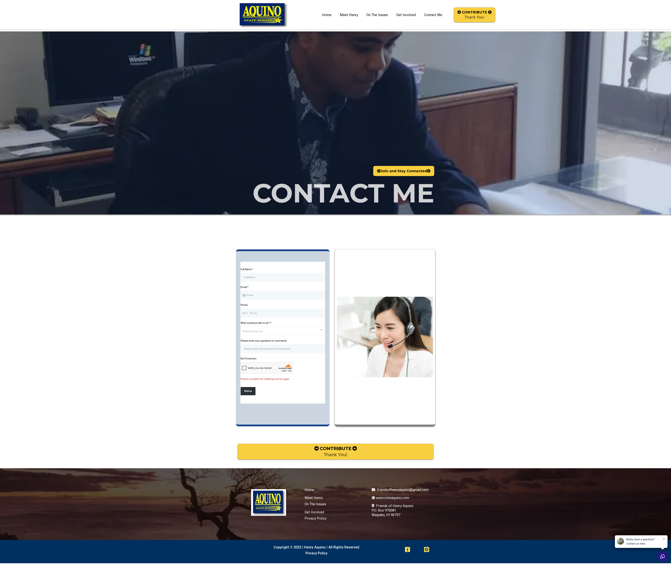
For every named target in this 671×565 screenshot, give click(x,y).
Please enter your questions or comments (264, 340)
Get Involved (406, 15)
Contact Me (433, 15)
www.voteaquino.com (392, 498)
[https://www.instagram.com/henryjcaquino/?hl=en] (427, 549)
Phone (244, 305)
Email (244, 287)
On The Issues (377, 15)
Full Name (247, 269)
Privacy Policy (315, 518)
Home (326, 15)
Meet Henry (349, 15)
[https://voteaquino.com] (263, 14)
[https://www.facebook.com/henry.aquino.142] (407, 549)
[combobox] (245, 313)
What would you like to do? (256, 323)
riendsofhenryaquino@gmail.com (403, 490)
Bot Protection (249, 358)
